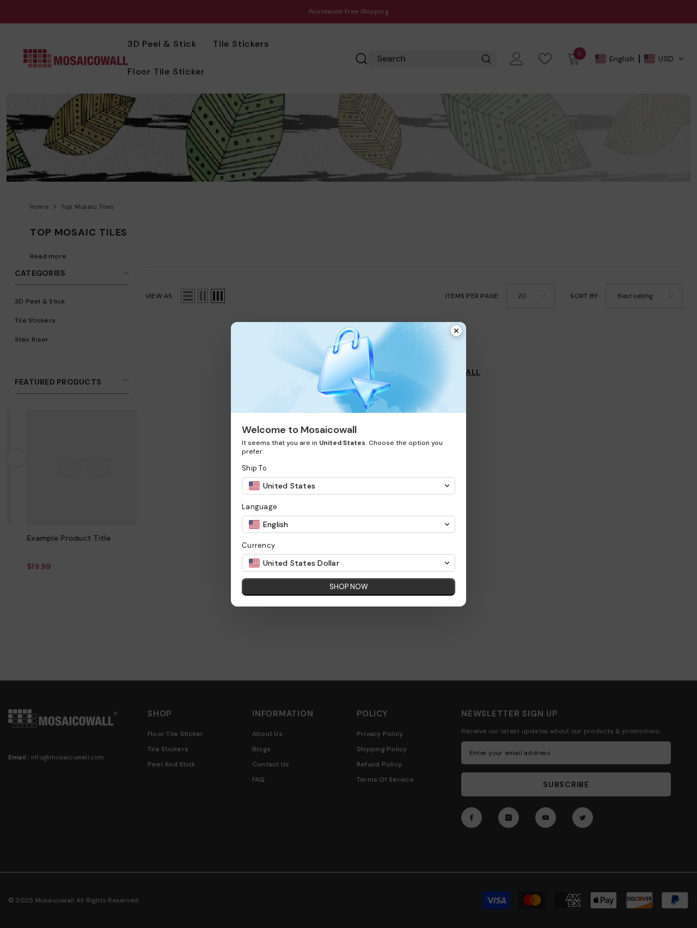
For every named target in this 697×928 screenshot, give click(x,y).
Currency (258, 545)
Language (259, 506)
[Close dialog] (456, 332)
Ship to (254, 468)
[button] (348, 485)
